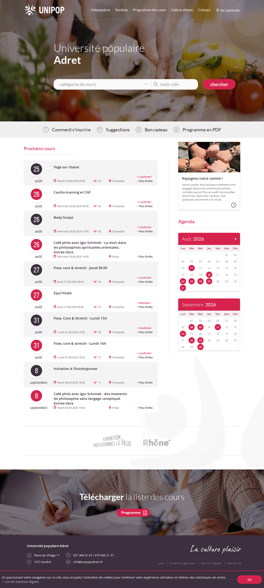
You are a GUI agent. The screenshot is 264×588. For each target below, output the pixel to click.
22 (191, 340)
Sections (121, 10)
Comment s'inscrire (71, 129)
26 (200, 281)
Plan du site (234, 563)
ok (250, 580)
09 (200, 327)
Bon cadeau (156, 129)
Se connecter (230, 10)
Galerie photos (182, 10)
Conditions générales (182, 563)
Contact (204, 10)
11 (191, 268)
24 (183, 281)
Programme (130, 512)
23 (200, 340)
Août (193, 239)
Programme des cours (149, 10)
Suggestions (118, 129)
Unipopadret (100, 10)
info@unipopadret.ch (88, 562)
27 (209, 281)
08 (191, 327)
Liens (161, 563)
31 (183, 288)
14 (183, 334)
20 (209, 275)
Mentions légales (211, 563)
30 (200, 347)
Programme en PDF (202, 129)
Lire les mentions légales (22, 582)
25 (191, 281)
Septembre (199, 304)
